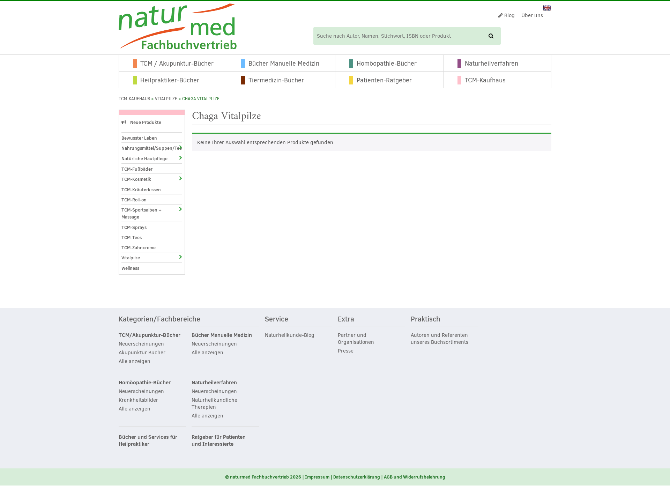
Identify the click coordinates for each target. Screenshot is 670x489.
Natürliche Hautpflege (144, 158)
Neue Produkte (145, 122)
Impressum (317, 477)
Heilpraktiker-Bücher (169, 80)
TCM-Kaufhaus (485, 80)
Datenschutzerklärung (356, 477)
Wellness (130, 268)
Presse (345, 350)
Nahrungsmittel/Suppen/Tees (145, 148)
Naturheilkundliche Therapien (214, 403)
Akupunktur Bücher (142, 352)
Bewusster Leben (139, 138)
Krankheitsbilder (138, 400)
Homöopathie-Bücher (387, 63)
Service (276, 319)
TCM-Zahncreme (138, 247)
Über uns (532, 15)
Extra (346, 319)
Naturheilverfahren (491, 63)
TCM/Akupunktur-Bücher (149, 335)
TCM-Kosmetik (136, 179)
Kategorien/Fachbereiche (159, 319)
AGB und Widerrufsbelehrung (414, 477)
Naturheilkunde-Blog (289, 335)
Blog (509, 15)
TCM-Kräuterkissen (141, 189)
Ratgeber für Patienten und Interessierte (219, 440)
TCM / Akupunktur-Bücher (177, 63)
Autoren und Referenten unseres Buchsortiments (439, 339)
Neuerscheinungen (141, 343)
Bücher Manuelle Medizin (283, 63)
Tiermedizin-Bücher (276, 80)
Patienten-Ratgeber (384, 80)
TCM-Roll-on (134, 200)
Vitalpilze (166, 99)
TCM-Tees (131, 237)
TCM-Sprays (134, 227)
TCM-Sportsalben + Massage (141, 213)
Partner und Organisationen (356, 339)
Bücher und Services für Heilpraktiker (148, 440)
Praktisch (425, 319)
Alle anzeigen (134, 361)
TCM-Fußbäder (136, 169)
